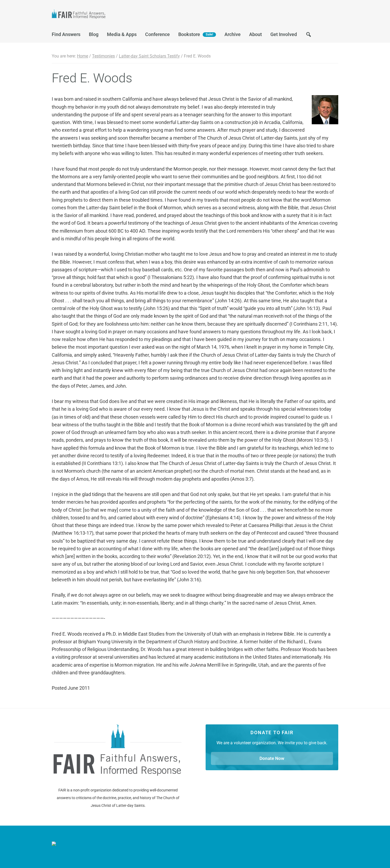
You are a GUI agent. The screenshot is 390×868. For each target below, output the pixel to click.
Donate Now (271, 758)
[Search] (308, 36)
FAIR (105, 15)
